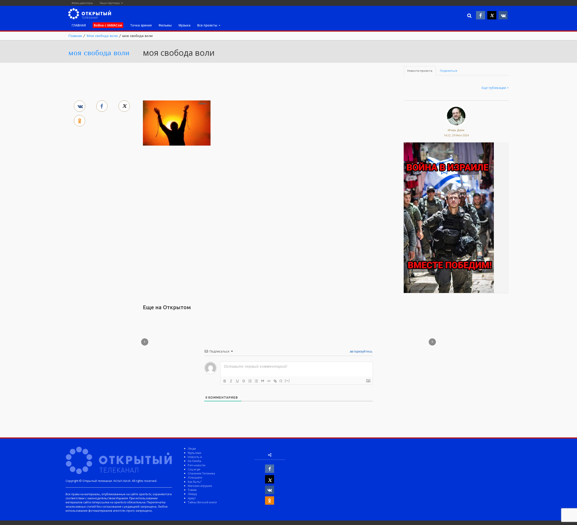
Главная (75, 35)
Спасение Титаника (201, 473)
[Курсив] (231, 381)
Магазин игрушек (200, 486)
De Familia (194, 461)
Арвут (192, 498)
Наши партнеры (110, 3)
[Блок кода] (269, 381)
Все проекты (207, 25)
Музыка (184, 25)
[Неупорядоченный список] (256, 381)
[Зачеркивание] (243, 381)
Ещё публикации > (495, 88)
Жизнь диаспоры (82, 3)
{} (281, 380)
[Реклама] (449, 217)
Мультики (194, 453)
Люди (192, 448)
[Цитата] (262, 381)
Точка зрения (141, 25)
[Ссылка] (275, 381)
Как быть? (194, 482)
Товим (192, 490)
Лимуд (192, 494)
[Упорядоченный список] (250, 381)
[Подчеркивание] (237, 381)
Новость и (195, 457)
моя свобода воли (98, 52)
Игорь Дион (456, 130)
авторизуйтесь (360, 351)
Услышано (195, 477)
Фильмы (165, 25)
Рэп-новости (196, 465)
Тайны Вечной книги (202, 502)
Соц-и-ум (194, 469)
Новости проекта (419, 71)
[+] (287, 380)
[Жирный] (225, 381)
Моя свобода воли (102, 35)
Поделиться (448, 71)
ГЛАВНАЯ (79, 25)
